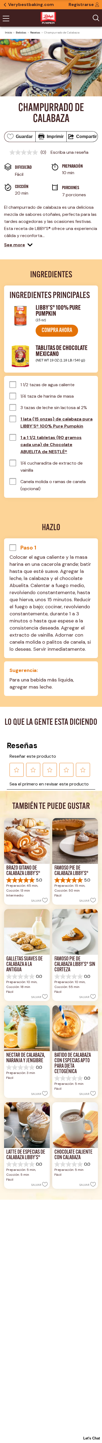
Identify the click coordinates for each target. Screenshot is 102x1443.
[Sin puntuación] (25, 152)
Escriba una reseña (69, 152)
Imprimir (55, 136)
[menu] (6, 19)
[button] (18, 244)
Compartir (86, 136)
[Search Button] (96, 18)
